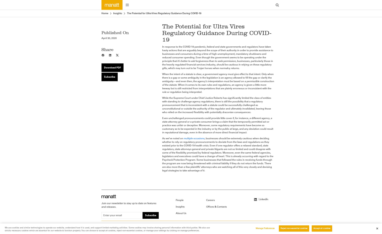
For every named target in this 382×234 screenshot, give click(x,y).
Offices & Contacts (216, 206)
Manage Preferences (265, 228)
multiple (188, 138)
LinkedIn (263, 199)
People (180, 200)
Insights (117, 13)
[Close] (377, 228)
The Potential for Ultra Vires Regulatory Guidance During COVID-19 (164, 13)
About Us (181, 213)
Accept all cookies (322, 228)
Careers (210, 200)
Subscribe (109, 76)
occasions (199, 138)
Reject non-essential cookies (294, 228)
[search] (277, 5)
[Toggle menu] (127, 4)
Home (104, 13)
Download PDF (112, 67)
